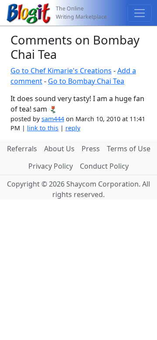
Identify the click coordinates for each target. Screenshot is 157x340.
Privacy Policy (50, 166)
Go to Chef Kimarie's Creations (61, 70)
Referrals (22, 148)
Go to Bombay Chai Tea (86, 81)
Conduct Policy (104, 166)
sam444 (52, 119)
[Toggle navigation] (139, 13)
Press (91, 148)
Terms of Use (128, 148)
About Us (59, 148)
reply (72, 128)
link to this (42, 128)
